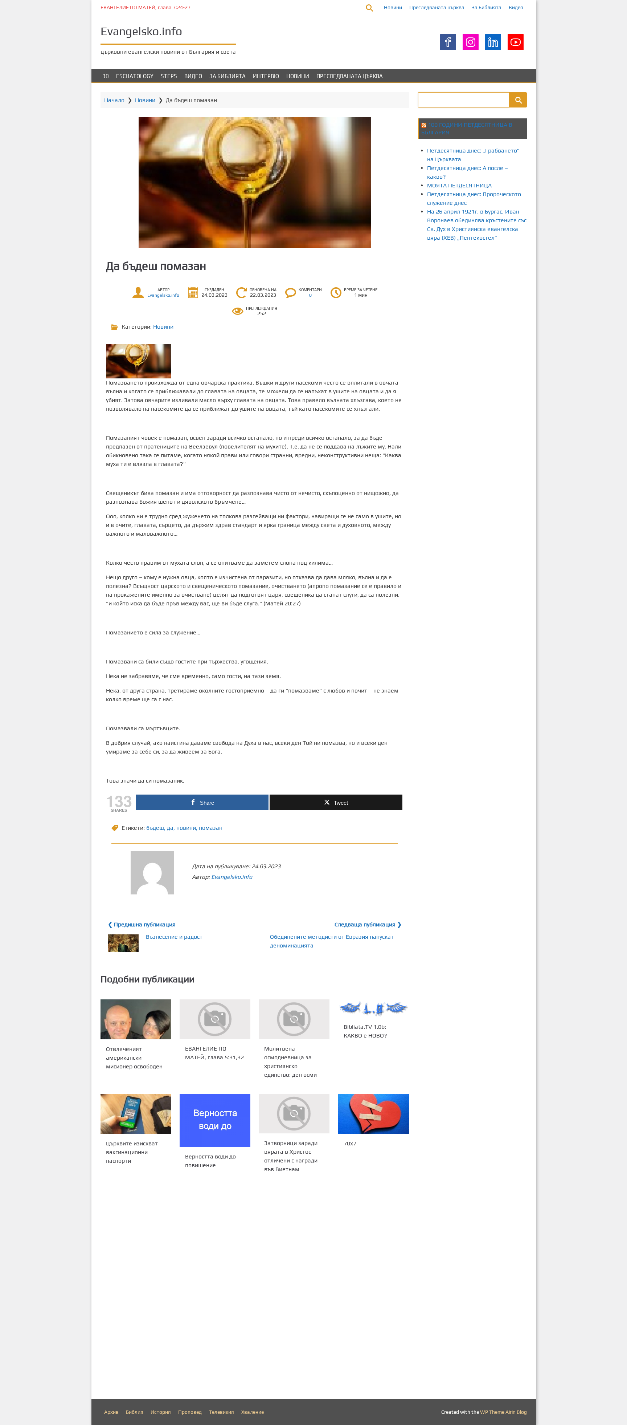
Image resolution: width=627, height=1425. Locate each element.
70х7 (350, 1143)
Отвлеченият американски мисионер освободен (134, 1057)
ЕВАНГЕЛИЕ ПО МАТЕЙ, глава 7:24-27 (145, 7)
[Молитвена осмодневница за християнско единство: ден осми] (294, 1019)
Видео (516, 7)
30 (105, 76)
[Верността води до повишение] (215, 1120)
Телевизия (221, 1412)
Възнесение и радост (174, 936)
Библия (134, 1412)
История (161, 1412)
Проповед (190, 1412)
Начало (114, 100)
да (170, 827)
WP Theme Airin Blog (503, 1412)
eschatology (134, 76)
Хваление (252, 1412)
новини (186, 827)
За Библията (486, 7)
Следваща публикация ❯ (368, 924)
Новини (393, 7)
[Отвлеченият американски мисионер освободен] (136, 1019)
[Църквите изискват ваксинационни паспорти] (136, 1114)
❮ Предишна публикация (142, 924)
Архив (111, 1412)
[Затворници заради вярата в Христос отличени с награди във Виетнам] (294, 1113)
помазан (210, 827)
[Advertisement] (522, 310)
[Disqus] (255, 1288)
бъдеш (155, 827)
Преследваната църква (436, 7)
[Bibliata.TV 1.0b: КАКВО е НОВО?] (373, 1008)
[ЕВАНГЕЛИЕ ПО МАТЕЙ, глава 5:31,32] (215, 1019)
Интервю (266, 76)
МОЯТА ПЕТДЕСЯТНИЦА (459, 185)
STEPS (169, 76)
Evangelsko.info (141, 31)
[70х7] (373, 1114)
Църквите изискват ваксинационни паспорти (132, 1152)
